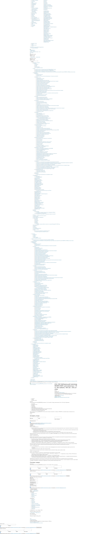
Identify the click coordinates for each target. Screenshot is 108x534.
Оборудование (34, 3)
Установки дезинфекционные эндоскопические (43, 123)
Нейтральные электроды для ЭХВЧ (72, 381)
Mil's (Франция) (46, 20)
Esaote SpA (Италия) (47, 22)
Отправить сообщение (34, 489)
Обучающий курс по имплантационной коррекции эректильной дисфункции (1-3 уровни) (36, 20)
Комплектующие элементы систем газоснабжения (44, 142)
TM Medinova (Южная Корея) (48, 36)
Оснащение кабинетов (35, 47)
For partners (33, 24)
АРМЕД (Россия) (46, 38)
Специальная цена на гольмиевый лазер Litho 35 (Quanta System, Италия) (45, 69)
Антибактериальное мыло (40, 156)
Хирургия (36, 221)
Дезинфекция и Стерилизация (48, 6)
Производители (34, 4)
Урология (45, 1)
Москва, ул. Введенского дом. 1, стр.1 (35, 51)
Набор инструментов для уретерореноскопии (43, 87)
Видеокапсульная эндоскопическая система (43, 116)
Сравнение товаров (34, 23)
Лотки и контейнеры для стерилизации (42, 159)
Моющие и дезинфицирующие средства (40, 288)
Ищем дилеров (34, 22)
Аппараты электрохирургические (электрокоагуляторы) (42, 297)
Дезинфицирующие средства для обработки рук (43, 155)
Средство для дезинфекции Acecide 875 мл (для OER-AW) (45, 148)
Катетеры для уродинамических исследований (43, 85)
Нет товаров (31, 52)
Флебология (45, 9)
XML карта (33, 14)
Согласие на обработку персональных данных (35, 8)
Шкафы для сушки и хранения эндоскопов (42, 119)
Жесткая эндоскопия (39, 114)
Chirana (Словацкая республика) (48, 23)
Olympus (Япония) (46, 11)
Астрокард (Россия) (46, 24)
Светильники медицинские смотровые (40, 272)
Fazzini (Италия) (46, 27)
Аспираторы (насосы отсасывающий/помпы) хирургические (45, 110)
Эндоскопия (45, 3)
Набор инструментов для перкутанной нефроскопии (42, 256)
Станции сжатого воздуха (38, 313)
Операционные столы (40, 127)
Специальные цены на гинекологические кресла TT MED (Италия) (44, 70)
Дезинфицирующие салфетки (41, 157)
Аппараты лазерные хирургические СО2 (42, 109)
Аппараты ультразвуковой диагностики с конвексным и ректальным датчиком (47, 92)
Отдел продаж (37, 211)
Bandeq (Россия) (46, 34)
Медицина (36, 222)
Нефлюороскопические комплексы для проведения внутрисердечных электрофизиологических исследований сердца (53, 165)
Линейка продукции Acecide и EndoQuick (42, 151)
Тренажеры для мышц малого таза (41, 102)
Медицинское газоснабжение (48, 5)
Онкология (45, 2)
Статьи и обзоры (34, 12)
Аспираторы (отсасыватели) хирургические (43, 134)
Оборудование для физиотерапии (40, 261)
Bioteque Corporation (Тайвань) (48, 35)
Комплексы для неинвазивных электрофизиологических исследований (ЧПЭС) (48, 166)
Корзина (33, 15)
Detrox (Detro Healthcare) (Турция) (48, 40)
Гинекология (36, 100)
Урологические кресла (40, 79)
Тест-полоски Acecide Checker (39, 318)
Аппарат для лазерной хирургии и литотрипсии (41, 251)
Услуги (32, 26)
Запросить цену (57, 395)
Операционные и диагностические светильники (43, 128)
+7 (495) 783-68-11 (32, 50)
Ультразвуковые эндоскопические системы (42, 115)
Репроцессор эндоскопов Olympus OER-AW (44, 118)
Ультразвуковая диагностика (39, 169)
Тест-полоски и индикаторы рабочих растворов (43, 160)
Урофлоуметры (39, 77)
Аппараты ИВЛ (39, 126)
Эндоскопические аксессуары (41, 121)
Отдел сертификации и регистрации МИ (40, 213)
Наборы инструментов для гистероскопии (42, 106)
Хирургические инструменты (39, 303)
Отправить (67, 475)
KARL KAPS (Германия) (47, 28)
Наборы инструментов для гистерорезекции (43, 107)
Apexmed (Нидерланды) (47, 33)
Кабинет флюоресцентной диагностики (40, 267)
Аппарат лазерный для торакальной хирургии (43, 132)
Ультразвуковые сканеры (40, 111)
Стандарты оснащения (35, 0)
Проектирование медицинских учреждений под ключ (42, 230)
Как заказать (33, 16)
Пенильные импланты (40, 74)
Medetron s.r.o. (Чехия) (47, 13)
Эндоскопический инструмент (41, 113)
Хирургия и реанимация (47, 4)
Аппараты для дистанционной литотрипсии (43, 82)
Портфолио (36, 64)
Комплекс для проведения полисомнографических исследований (46, 164)
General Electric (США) (47, 25)
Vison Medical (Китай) (47, 15)
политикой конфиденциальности (39, 423)
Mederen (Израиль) (46, 30)
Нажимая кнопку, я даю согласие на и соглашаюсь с (40, 423)
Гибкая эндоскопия (37, 282)
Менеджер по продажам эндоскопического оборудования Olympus (46, 212)
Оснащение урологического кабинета (42, 94)
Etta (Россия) (46, 32)
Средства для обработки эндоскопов (42, 152)
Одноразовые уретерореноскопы (41, 95)
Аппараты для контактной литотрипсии (42, 83)
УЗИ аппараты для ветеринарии (41, 171)
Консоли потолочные (38, 308)
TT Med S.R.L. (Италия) (36, 349)
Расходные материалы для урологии (42, 84)
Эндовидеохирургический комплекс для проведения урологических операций (47, 81)
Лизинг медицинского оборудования (35, 11)
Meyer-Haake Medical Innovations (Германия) (50, 26)
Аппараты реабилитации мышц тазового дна (43, 80)
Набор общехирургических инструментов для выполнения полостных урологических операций (50, 90)
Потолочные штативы (40, 143)
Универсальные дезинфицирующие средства (41, 324)
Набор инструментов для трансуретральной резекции (44, 88)
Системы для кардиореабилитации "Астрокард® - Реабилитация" (46, 167)
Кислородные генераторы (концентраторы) (43, 145)
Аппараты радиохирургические (41, 130)
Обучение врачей (34, 9)
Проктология (46, 8)
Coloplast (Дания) (37, 176)
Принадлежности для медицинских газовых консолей (44, 141)
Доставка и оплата (34, 43)
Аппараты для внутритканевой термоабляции (43, 99)
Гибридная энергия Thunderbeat (41, 122)
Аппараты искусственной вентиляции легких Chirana (44, 190)
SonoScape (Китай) (37, 198)
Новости (33, 7)
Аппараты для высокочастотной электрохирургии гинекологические (46, 108)
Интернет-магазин (34, 241)
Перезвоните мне (38, 527)
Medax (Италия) (46, 31)
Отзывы (36, 65)
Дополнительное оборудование (41, 146)
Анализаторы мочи (39, 93)
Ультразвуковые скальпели (40, 131)
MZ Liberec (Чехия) (36, 354)
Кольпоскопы (38, 103)
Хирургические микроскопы (40, 135)
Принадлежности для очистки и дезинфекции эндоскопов (45, 120)
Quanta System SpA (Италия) (48, 17)
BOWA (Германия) (35, 360)
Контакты (33, 5)
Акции (32, 2)
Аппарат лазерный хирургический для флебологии (44, 133)
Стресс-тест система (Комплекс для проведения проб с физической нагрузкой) (48, 161)
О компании (33, 1)
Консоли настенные (39, 139)
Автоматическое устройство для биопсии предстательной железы (46, 86)
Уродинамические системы (40, 78)
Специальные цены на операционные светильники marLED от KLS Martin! (43, 239)
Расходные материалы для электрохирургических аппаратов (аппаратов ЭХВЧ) (48, 129)
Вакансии (33, 6)
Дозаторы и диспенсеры (40, 158)
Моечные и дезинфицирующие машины (42, 117)
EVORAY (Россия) (37, 208)
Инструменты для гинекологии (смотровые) (43, 104)
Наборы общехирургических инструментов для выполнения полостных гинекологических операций (49, 277)
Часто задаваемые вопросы (39, 67)
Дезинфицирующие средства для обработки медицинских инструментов (47, 153)
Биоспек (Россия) (46, 29)
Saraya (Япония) (46, 12)
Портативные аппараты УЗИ (41, 170)
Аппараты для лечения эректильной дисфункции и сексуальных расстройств (47, 76)
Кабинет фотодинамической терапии (42, 97)
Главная (31, 381)
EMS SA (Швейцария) (47, 19)
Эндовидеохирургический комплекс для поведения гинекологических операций (48, 105)
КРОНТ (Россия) (46, 39)
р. (30, 53)
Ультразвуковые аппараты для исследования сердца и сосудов (45, 168)
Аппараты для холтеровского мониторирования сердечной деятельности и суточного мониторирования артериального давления (55, 162)
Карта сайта (33, 13)
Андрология (45, 0)
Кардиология (46, 7)
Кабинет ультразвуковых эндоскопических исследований (44, 98)
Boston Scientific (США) (47, 41)
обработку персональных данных (46, 475)
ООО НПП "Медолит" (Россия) (48, 37)
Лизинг (32, 44)
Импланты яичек (39, 75)
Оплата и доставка (34, 17)
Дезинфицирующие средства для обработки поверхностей (45, 154)
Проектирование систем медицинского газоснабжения (44, 138)
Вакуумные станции (39, 144)
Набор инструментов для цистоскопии (42, 89)
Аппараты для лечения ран (40, 136)
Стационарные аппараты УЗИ (39, 339)
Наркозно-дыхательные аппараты (41, 125)
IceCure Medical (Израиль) (47, 14)
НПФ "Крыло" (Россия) (38, 203)
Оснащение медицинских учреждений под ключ (41, 231)
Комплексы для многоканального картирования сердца (42, 334)
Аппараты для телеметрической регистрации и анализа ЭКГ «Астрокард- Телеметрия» (49, 163)
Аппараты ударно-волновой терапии (42, 91)
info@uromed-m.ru (35, 491)
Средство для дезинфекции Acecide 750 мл (43, 149)
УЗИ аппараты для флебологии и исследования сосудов (44, 174)
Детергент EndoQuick (40, 150)
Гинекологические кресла (40, 101)
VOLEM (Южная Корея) (47, 16)
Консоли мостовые (39, 140)
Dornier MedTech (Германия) (48, 18)
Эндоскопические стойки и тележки (40, 293)
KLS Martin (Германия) (47, 21)
